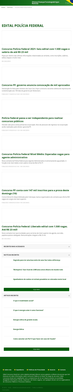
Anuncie (52, 369)
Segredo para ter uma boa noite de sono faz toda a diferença (36, 260)
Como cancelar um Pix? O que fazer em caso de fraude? (34, 339)
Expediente (20, 369)
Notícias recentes (11, 255)
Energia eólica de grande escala (25, 320)
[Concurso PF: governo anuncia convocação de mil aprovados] (36, 74)
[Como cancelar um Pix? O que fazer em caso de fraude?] (8, 341)
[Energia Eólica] (8, 331)
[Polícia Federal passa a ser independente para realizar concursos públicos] (36, 107)
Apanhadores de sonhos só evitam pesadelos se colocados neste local (39, 279)
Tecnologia (49, 2)
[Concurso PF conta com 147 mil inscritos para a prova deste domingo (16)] (36, 179)
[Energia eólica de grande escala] (8, 322)
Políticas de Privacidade (37, 369)
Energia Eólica (18, 329)
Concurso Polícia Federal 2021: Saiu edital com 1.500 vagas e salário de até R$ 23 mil (36, 50)
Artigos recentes (11, 295)
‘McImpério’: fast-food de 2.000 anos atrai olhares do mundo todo (38, 270)
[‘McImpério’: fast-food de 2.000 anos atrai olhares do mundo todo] (8, 272)
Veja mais (36, 289)
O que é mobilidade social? (23, 301)
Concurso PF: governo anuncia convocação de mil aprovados (36, 85)
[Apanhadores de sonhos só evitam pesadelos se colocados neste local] (8, 281)
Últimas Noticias (35, 2)
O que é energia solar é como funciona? (28, 310)
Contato (63, 369)
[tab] (36, 246)
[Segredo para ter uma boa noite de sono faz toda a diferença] (8, 262)
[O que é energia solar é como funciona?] (8, 312)
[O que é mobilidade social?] (8, 303)
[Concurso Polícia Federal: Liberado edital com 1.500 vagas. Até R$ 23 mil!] (36, 215)
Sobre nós (8, 369)
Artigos (56, 2)
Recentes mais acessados (14, 246)
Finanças (41, 2)
